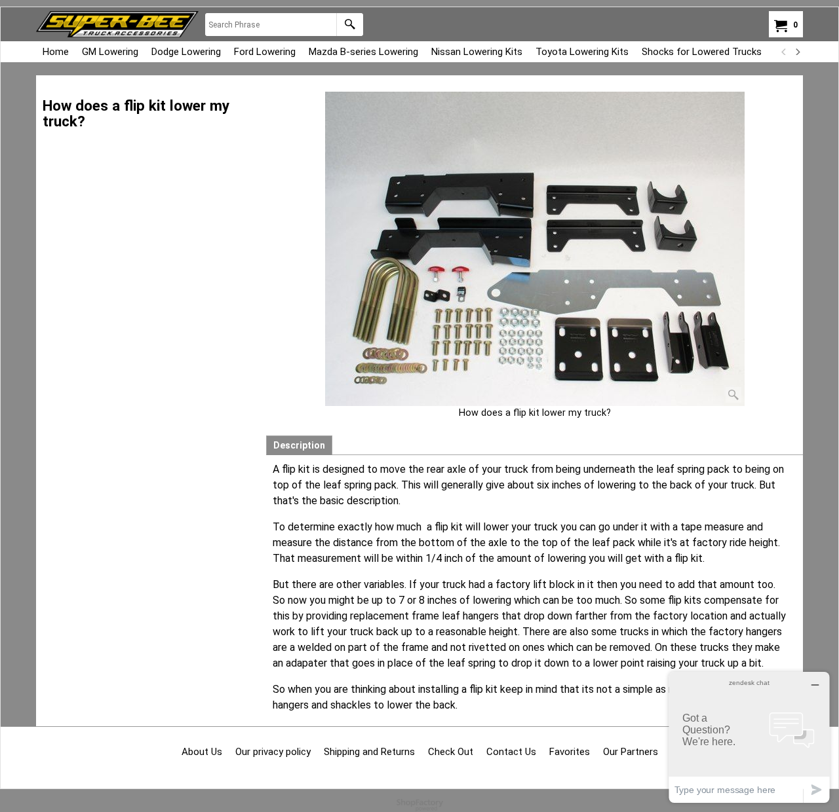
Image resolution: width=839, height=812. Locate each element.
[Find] (349, 24)
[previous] (784, 52)
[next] (797, 52)
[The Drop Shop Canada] (117, 24)
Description (299, 445)
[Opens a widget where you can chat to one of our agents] (749, 737)
